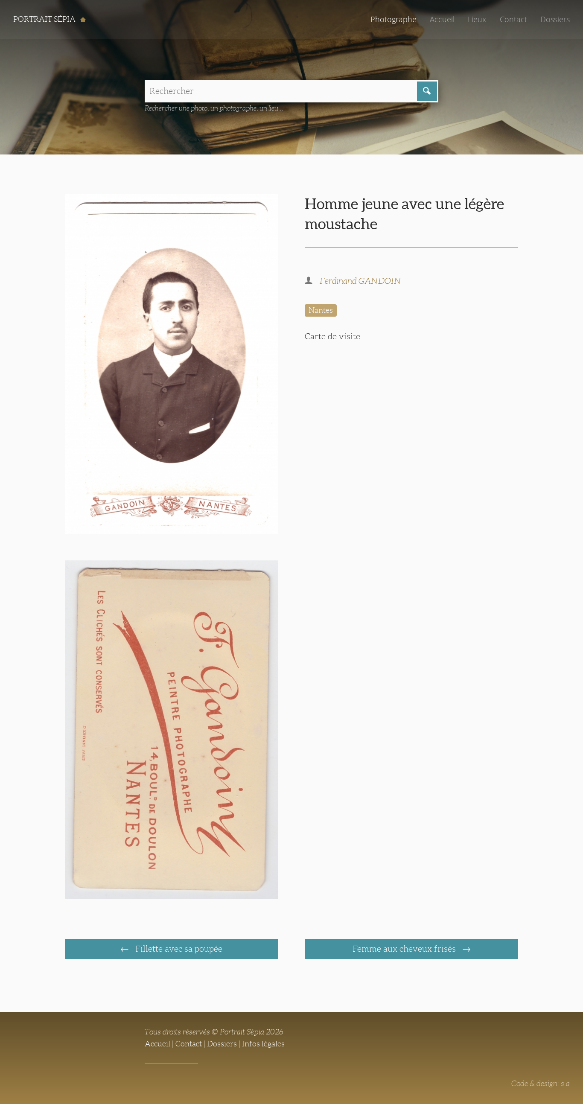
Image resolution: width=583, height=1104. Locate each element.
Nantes (321, 310)
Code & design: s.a (540, 1083)
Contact (513, 19)
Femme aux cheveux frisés (405, 948)
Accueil (442, 19)
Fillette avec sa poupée (177, 948)
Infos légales (263, 1044)
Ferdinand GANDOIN (360, 280)
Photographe (393, 19)
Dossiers (555, 19)
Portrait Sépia (45, 19)
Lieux (477, 19)
